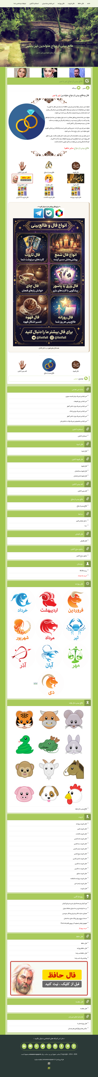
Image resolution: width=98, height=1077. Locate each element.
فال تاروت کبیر (82, 828)
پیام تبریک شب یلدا (81, 958)
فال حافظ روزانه (82, 948)
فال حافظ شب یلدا (81, 953)
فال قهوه (84, 466)
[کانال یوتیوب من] (30, 1046)
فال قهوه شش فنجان (80, 475)
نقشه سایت (38, 1059)
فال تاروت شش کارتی (80, 858)
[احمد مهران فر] (77, 73)
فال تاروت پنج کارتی (80, 853)
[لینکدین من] (24, 1046)
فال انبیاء (84, 451)
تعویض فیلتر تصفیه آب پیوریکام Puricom (74, 923)
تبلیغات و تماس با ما (20, 3)
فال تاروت (71, 3)
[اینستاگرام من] (55, 1046)
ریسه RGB (83, 570)
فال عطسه (83, 1008)
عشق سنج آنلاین (81, 555)
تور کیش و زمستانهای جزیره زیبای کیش (74, 903)
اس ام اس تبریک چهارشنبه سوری (76, 396)
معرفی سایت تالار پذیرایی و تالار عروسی (74, 913)
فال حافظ (81, 3)
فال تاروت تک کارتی (80, 838)
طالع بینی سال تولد (81, 808)
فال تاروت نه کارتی (81, 863)
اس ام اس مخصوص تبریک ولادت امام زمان (73, 421)
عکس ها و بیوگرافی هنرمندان (77, 1028)
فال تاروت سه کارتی (80, 843)
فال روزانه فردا (82, 1023)
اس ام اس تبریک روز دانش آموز (77, 406)
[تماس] (49, 1046)
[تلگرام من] (67, 1046)
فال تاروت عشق (82, 873)
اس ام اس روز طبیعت (80, 401)
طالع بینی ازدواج (76, 148)
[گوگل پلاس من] (36, 1046)
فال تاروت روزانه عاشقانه (79, 878)
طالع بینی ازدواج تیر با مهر (70, 81)
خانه (88, 3)
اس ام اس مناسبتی (48, 3)
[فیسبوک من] (61, 1046)
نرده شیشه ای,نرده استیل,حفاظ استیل (75, 908)
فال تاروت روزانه (81, 823)
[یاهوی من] (73, 1046)
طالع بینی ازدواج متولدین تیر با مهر (49, 45)
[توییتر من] (42, 1046)
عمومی (76, 378)
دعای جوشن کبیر (81, 520)
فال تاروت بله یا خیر (80, 883)
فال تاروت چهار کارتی (80, 848)
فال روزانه (61, 3)
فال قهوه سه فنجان (81, 470)
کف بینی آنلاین (82, 490)
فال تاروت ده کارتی (81, 868)
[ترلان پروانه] (49, 73)
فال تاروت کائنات (81, 833)
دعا (86, 525)
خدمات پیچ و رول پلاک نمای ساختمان (75, 918)
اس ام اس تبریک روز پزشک (78, 411)
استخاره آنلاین (34, 3)
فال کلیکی (83, 540)
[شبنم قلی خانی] (22, 73)
